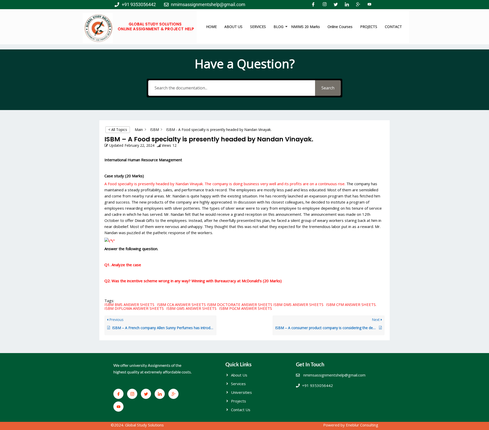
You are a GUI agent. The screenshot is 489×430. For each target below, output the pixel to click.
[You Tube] (369, 4)
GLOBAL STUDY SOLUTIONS (155, 24)
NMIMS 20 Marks (305, 26)
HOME (211, 26)
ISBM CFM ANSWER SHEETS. (351, 304)
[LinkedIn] (347, 4)
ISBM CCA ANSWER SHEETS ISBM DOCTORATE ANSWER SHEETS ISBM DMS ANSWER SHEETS (240, 304)
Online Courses (340, 26)
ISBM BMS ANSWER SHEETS (129, 304)
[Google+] (358, 4)
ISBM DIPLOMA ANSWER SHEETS (134, 308)
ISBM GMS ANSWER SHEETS (191, 308)
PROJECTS (368, 26)
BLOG (278, 26)
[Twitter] (335, 4)
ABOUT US (233, 26)
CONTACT (393, 26)
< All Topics (117, 129)
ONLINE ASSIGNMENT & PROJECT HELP (156, 29)
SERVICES (258, 26)
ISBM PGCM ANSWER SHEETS (245, 308)
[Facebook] (313, 4)
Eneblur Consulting (362, 424)
